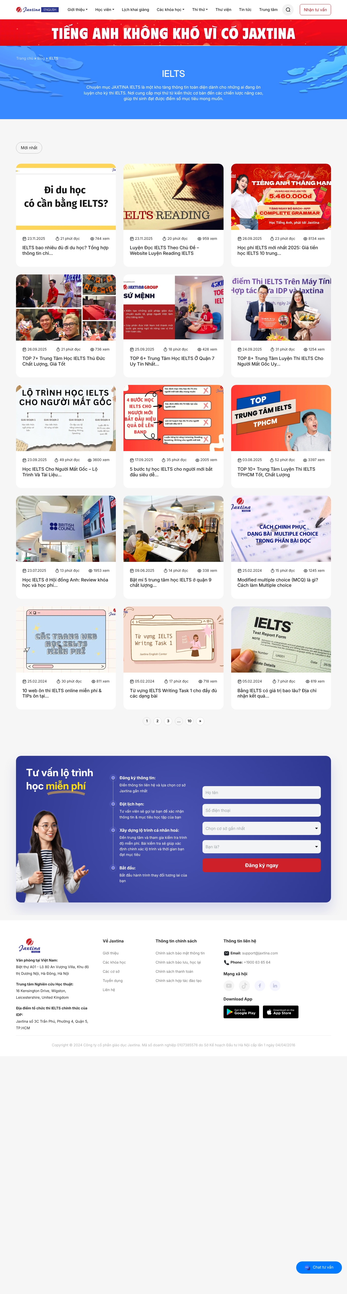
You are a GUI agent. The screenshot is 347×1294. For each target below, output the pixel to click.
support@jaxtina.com (260, 953)
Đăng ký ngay (261, 865)
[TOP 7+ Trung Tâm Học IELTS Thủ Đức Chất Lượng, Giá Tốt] (66, 307)
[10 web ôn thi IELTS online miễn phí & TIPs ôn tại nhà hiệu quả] (66, 639)
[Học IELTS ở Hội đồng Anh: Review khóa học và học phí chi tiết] (66, 529)
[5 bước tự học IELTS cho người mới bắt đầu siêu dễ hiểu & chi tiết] (173, 418)
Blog (41, 58)
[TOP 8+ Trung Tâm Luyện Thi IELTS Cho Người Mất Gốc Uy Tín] (281, 307)
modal (288, 10)
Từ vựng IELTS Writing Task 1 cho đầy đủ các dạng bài (173, 693)
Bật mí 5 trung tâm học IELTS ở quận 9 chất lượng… (170, 582)
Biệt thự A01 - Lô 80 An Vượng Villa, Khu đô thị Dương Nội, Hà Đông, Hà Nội (52, 970)
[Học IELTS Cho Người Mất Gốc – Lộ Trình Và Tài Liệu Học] (66, 418)
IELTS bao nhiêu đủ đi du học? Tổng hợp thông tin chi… (65, 250)
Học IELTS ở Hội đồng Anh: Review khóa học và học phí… (65, 582)
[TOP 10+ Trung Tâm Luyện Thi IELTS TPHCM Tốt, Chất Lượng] (281, 418)
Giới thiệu (111, 953)
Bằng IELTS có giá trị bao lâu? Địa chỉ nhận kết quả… (277, 693)
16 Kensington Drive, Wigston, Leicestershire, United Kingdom (42, 994)
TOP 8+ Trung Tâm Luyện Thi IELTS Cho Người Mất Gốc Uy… (280, 361)
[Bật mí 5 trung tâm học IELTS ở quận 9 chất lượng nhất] (173, 529)
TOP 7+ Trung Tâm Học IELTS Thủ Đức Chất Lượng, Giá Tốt (63, 361)
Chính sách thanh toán (174, 971)
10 (189, 721)
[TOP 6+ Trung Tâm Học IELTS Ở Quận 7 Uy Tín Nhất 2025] (173, 307)
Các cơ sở (111, 971)
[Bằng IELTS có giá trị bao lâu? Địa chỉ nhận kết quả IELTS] (281, 639)
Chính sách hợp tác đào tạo (178, 981)
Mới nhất (29, 147)
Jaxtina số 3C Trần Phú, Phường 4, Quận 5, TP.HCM (52, 1024)
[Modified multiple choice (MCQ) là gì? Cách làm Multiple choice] (281, 529)
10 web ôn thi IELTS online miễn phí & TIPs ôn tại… (62, 693)
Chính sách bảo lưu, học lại (178, 962)
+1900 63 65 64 (257, 962)
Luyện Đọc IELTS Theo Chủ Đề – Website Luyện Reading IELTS (164, 250)
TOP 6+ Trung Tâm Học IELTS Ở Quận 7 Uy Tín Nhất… (172, 361)
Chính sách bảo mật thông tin (180, 953)
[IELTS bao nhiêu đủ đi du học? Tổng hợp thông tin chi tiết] (66, 197)
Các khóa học (114, 962)
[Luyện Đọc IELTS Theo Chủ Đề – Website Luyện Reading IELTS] (173, 197)
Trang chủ (24, 58)
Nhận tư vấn (315, 9)
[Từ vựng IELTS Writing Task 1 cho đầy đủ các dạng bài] (173, 639)
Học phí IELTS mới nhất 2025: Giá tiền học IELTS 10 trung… (278, 250)
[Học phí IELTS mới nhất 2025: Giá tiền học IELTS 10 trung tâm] (281, 197)
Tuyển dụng (113, 981)
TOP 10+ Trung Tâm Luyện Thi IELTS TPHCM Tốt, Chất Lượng (276, 472)
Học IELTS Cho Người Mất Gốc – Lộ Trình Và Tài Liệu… (60, 472)
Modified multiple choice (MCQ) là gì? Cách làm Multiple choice (278, 582)
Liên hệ (109, 990)
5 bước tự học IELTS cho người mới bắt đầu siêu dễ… (171, 472)
